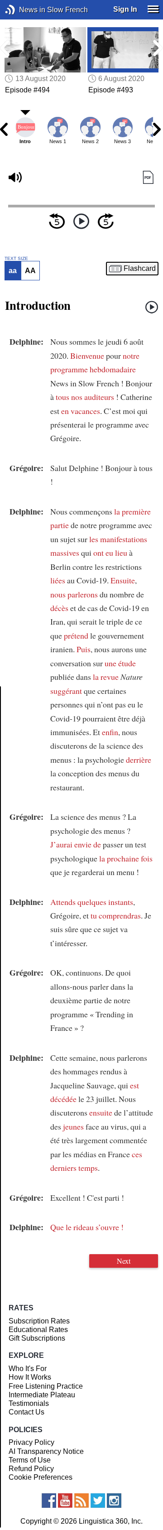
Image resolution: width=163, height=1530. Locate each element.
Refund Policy (31, 1468)
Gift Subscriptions (37, 1338)
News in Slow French (24, 10)
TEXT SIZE (16, 258)
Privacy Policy (31, 1442)
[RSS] (81, 1500)
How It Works (30, 1377)
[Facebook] (49, 1500)
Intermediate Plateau (42, 1395)
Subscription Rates (39, 1321)
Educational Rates (38, 1329)
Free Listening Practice (46, 1386)
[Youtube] (65, 1500)
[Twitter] (98, 1500)
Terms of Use (30, 1460)
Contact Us (26, 1412)
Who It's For (28, 1368)
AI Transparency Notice (46, 1451)
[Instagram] (114, 1500)
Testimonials (29, 1403)
